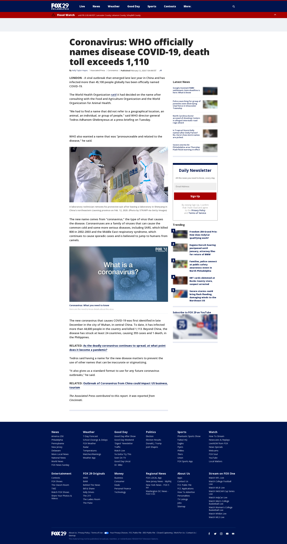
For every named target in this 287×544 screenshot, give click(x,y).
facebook (209, 533)
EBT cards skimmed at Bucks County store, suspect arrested (202, 281)
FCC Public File (184, 484)
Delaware (56, 450)
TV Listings (182, 499)
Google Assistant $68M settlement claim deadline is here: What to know (186, 90)
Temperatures (90, 450)
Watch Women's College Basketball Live (220, 508)
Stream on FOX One (222, 473)
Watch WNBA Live (217, 513)
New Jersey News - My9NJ (158, 481)
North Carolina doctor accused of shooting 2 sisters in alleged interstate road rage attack (186, 119)
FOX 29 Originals (94, 473)
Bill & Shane (89, 488)
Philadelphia (57, 439)
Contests (55, 477)
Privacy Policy (198, 210)
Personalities (183, 495)
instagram (221, 533)
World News (57, 461)
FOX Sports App (185, 461)
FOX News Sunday (60, 464)
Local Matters (215, 461)
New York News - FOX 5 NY (157, 486)
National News (58, 457)
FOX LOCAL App (154, 477)
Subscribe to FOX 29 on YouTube (192, 312)
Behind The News (91, 484)
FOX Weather (89, 443)
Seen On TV (120, 457)
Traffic (117, 447)
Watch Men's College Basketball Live (219, 502)
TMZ (53, 488)
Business (118, 477)
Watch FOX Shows (60, 492)
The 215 (87, 495)
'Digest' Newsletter (123, 443)
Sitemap (181, 506)
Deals (117, 484)
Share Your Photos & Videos (61, 497)
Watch (213, 432)
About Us (183, 473)
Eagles (180, 443)
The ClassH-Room (60, 484)
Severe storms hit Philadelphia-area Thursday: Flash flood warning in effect (186, 147)
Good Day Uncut (122, 461)
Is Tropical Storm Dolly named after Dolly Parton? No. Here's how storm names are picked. (186, 134)
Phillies (180, 450)
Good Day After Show (125, 436)
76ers (180, 454)
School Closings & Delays (95, 439)
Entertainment (61, 473)
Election (150, 436)
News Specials (216, 447)
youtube (227, 533)
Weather (89, 432)
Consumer (119, 481)
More (187, 6)
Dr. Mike (118, 464)
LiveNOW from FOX (218, 443)
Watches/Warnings (92, 454)
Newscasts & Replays (219, 439)
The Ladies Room (91, 499)
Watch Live (119, 450)
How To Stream (216, 436)
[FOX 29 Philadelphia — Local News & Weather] (61, 6)
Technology (120, 492)
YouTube (213, 457)
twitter (215, 533)
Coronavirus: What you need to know (89, 305)
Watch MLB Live (217, 487)
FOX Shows (56, 481)
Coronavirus (113, 70)
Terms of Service (197, 213)
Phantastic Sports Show (188, 436)
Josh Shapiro (152, 447)
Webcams (213, 450)
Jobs (179, 502)
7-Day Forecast (90, 436)
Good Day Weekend (124, 439)
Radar (86, 447)
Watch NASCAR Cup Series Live (222, 492)
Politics (151, 432)
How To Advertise (186, 492)
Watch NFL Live (216, 477)
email (233, 533)
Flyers (180, 447)
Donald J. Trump (154, 443)
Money (118, 473)
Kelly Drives (88, 492)
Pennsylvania (57, 443)
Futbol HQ (182, 439)
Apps (179, 477)
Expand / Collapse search (234, 6)
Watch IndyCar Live (218, 497)
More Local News (60, 454)
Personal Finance (122, 488)
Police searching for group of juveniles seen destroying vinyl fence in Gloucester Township (187, 105)
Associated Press (97, 70)
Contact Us (182, 481)
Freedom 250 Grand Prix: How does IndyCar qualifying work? (203, 234)
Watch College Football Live (220, 482)
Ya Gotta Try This (122, 454)
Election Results (153, 439)
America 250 (57, 436)
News (55, 432)
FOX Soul (213, 454)
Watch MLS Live (216, 517)
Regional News (156, 473)
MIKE (85, 477)
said (113, 94)
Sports (181, 432)
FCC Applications (185, 488)
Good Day (121, 432)
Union (180, 457)
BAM (85, 481)
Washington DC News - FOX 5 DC (157, 492)
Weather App (89, 457)
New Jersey (56, 447)
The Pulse (88, 502)
